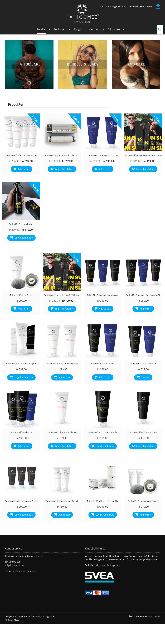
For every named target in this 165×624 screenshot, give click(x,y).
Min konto (94, 29)
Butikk (57, 29)
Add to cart (23, 169)
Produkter (16, 104)
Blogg (77, 29)
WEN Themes (153, 616)
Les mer (145, 377)
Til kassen (114, 29)
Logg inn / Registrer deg (113, 6)
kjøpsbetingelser (111, 565)
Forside (41, 29)
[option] (29, 64)
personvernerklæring (24, 570)
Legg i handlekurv (64, 169)
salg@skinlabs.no (14, 565)
